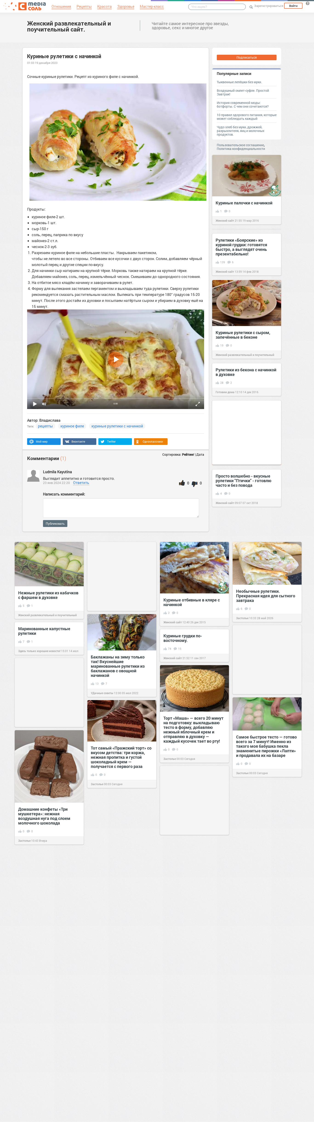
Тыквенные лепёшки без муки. (239, 82)
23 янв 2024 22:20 (56, 483)
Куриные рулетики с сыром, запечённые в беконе (243, 334)
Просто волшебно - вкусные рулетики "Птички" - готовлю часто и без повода (243, 480)
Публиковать (55, 523)
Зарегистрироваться (268, 6)
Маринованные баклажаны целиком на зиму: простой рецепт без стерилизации (118, 843)
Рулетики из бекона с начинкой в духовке (246, 372)
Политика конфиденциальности (241, 148)
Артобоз (168, 1040)
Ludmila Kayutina (57, 471)
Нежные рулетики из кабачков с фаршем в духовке (48, 595)
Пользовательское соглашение (240, 145)
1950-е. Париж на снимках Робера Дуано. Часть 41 (189, 1019)
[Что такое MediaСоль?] (307, 3)
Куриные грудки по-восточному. (182, 638)
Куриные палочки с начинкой (244, 202)
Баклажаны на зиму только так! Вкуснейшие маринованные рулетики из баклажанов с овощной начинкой (118, 666)
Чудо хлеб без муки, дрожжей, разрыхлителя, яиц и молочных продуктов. (240, 131)
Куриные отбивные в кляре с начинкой (191, 602)
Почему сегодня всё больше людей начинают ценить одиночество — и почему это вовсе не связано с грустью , (263, 879)
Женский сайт (225, 220)
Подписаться (247, 57)
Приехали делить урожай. (116, 1037)
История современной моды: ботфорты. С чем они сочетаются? (243, 104)
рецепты (45, 426)
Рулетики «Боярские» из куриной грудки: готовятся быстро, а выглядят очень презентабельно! (241, 247)
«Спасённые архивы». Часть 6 (192, 1097)
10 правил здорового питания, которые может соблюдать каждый (247, 117)
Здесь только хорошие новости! (39, 651)
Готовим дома (225, 392)
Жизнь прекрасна (30, 929)
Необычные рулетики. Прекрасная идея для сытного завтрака (265, 596)
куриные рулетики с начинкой (117, 426)
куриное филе (72, 426)
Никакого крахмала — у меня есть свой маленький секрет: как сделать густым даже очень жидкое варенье (46, 989)
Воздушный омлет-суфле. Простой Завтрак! (243, 92)
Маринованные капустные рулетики (44, 630)
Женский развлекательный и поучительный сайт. (69, 26)
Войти (293, 6)
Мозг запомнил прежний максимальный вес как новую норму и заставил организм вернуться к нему (47, 905)
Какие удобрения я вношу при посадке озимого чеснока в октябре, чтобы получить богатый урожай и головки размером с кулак (192, 895)
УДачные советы (102, 693)
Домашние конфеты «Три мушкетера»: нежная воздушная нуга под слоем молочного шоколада (44, 816)
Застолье (242, 618)
